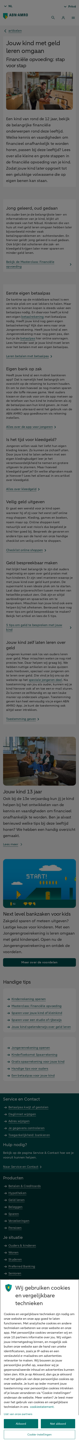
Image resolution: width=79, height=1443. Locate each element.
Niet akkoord (58, 1424)
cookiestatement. (42, 1407)
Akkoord (21, 1424)
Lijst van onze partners (18, 1414)
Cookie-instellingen (39, 1434)
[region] (39, 1361)
